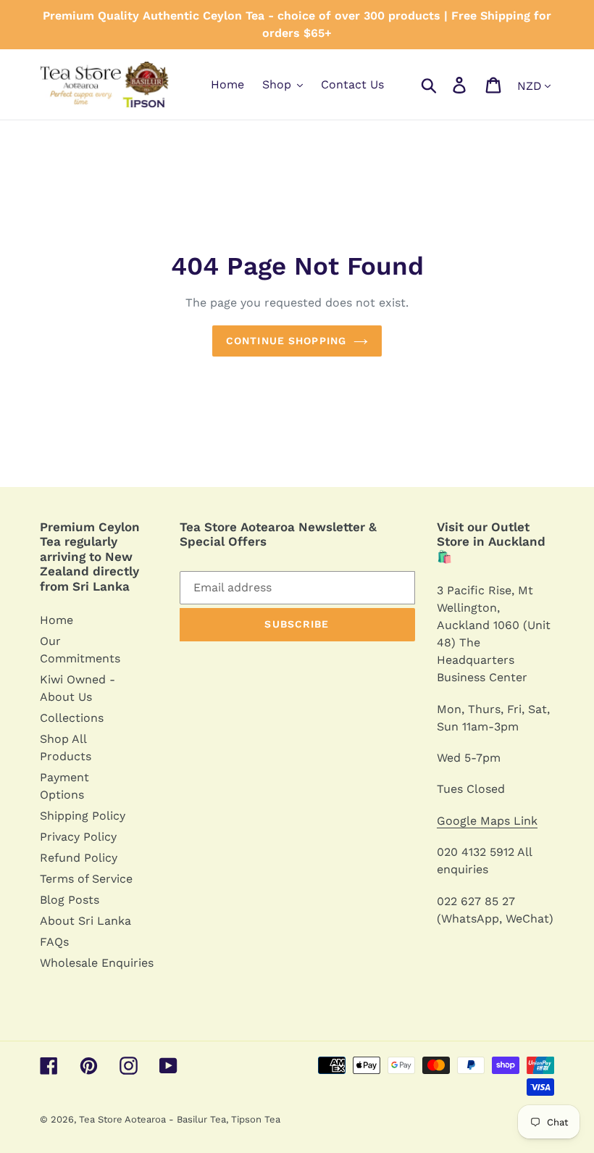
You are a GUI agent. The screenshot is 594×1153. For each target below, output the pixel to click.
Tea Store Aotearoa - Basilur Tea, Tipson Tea (179, 1119)
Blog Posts (69, 900)
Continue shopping (286, 340)
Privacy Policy (78, 837)
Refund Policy (78, 858)
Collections (72, 718)
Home (56, 620)
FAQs (54, 942)
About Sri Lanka (85, 921)
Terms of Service (86, 879)
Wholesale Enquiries (97, 963)
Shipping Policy (82, 816)
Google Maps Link (487, 821)
